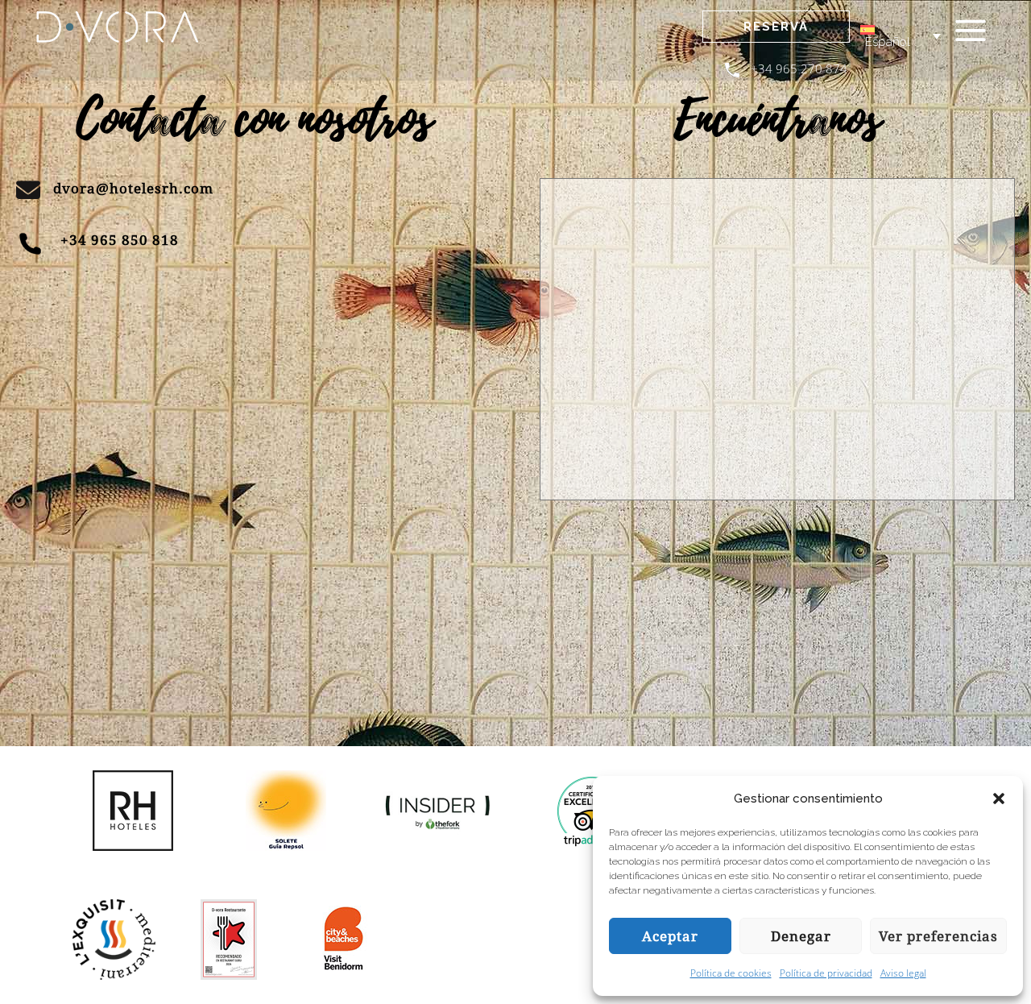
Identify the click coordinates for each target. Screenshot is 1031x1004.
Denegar (801, 936)
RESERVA (776, 26)
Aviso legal (903, 973)
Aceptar (670, 936)
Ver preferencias (938, 936)
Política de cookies (731, 973)
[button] (999, 798)
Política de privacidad (826, 973)
